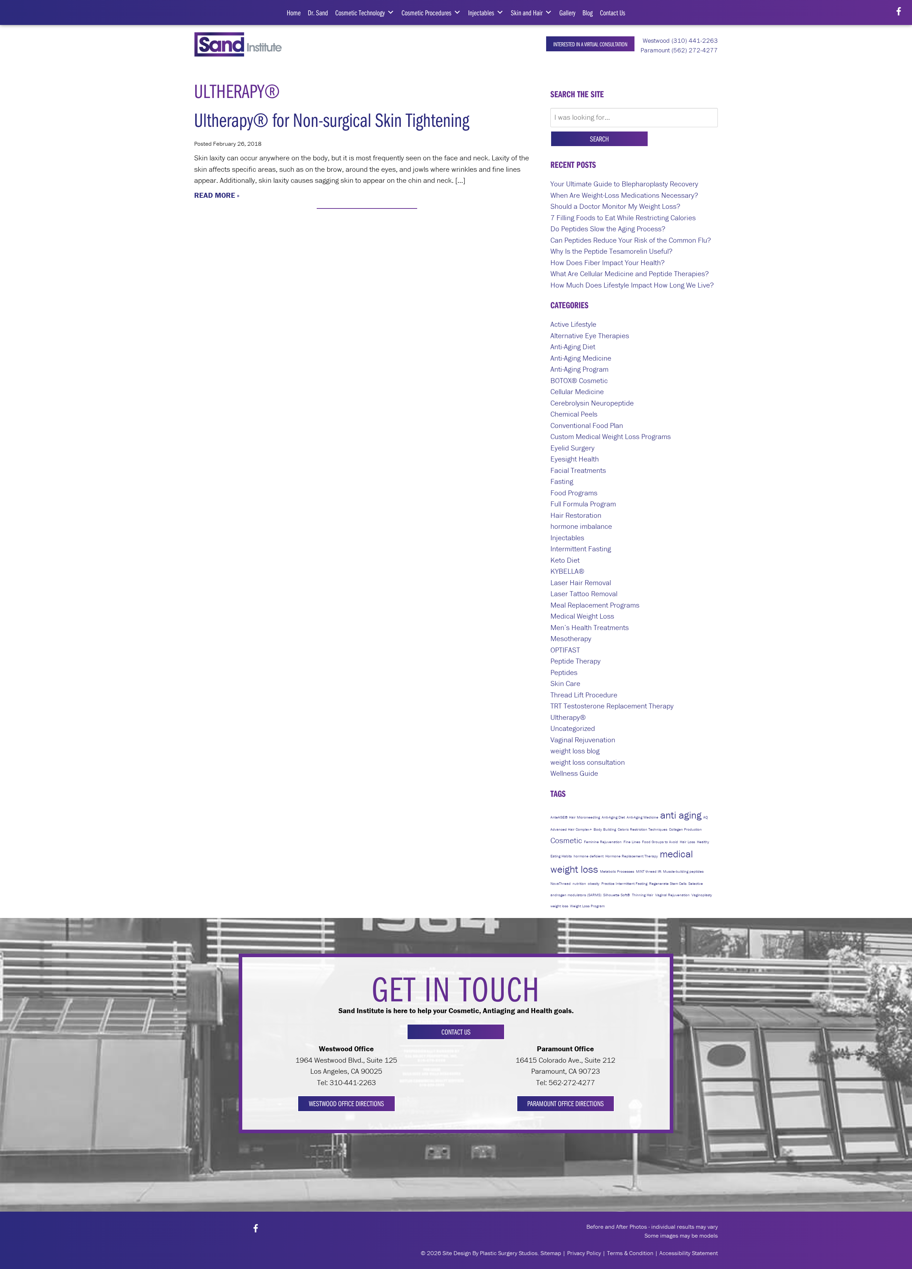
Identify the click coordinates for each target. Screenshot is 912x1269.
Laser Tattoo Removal (583, 593)
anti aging (680, 815)
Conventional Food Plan (586, 425)
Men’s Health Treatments (589, 627)
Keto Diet (565, 560)
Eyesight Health (574, 459)
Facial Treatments (578, 470)
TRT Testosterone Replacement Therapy (612, 706)
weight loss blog (575, 750)
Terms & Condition (630, 1253)
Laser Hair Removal (580, 582)
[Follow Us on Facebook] (898, 11)
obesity (594, 883)
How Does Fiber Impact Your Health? (607, 262)
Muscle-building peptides (683, 871)
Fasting (561, 481)
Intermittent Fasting (580, 548)
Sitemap (550, 1253)
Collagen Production (685, 829)
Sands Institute (243, 44)
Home (294, 12)
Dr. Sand (318, 12)
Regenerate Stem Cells (667, 883)
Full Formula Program (583, 504)
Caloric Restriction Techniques (642, 829)
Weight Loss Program (587, 905)
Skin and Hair (527, 12)
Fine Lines (631, 841)
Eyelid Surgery (572, 448)
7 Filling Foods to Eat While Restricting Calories (623, 217)
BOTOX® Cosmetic (579, 380)
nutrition (579, 883)
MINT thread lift (648, 871)
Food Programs (573, 492)
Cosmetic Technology (360, 12)
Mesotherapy (570, 638)
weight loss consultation (587, 762)
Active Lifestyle (573, 324)
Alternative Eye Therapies (589, 335)
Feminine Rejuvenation (603, 841)
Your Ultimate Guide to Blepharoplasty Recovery (624, 184)
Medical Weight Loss (582, 616)
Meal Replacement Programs (594, 605)
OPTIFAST (565, 650)
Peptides (563, 672)
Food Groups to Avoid (660, 841)
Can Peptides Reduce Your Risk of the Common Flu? (630, 240)
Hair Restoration (575, 515)
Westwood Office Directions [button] (346, 1103)
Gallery (567, 12)
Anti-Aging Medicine (580, 358)
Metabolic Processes (617, 871)
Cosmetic (566, 840)
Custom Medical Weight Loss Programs (610, 436)
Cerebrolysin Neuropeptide (592, 403)
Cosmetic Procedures (426, 12)
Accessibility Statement (688, 1253)
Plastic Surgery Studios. (509, 1253)
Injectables (481, 12)
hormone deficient (588, 855)
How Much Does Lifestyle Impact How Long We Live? (632, 285)
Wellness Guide (574, 773)
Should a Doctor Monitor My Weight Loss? (615, 206)
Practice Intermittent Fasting (624, 883)
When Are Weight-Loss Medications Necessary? (624, 195)
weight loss (559, 905)
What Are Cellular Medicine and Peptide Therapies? (629, 273)
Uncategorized (572, 728)
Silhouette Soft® (616, 894)
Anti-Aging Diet (572, 346)
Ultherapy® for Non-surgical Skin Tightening (331, 119)
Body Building (605, 829)
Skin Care (565, 683)
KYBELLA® (567, 571)
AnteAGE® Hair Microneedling (575, 817)
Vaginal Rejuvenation (582, 739)
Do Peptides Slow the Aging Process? (607, 228)
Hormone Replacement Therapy (631, 855)
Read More (214, 195)
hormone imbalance (581, 526)
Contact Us (612, 12)
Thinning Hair (642, 894)
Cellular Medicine (577, 391)
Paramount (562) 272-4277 (678, 50)
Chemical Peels (573, 414)
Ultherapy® (568, 717)
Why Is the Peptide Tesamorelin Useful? (611, 251)
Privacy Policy (584, 1253)
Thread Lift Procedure (583, 695)
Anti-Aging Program (579, 369)
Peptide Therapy (575, 661)
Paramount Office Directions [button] (565, 1103)
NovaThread (560, 883)
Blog (587, 12)
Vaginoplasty (701, 894)
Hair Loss (687, 841)
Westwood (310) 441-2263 (679, 40)
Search (599, 138)
